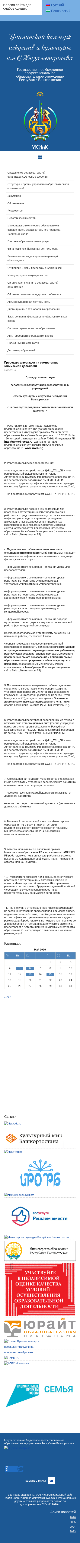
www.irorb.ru (33, 448)
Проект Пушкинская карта (23, 343)
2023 (73, 1531)
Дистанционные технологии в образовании (33, 309)
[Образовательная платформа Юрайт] (40, 1320)
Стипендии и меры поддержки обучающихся (34, 268)
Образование (15, 203)
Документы (14, 195)
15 (50, 974)
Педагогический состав (21, 218)
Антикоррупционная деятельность (28, 301)
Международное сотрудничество (27, 275)
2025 (73, 1522)
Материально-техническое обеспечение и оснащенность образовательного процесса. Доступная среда (34, 230)
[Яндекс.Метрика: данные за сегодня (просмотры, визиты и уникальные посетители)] (17, 1448)
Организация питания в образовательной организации (32, 284)
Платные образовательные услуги (28, 241)
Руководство (15, 210)
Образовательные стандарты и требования (34, 294)
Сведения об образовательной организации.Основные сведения (27, 174)
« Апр (7, 997)
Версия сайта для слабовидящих (17, 6)
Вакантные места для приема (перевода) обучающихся (32, 258)
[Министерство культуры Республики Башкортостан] (37, 1237)
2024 (73, 1526)
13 (30, 974)
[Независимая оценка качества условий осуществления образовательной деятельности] (40, 1264)
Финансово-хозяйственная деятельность (32, 248)
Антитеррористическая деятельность (30, 335)
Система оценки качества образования (31, 328)
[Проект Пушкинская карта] (21, 1341)
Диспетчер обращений (21, 350)
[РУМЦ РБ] (11, 1357)
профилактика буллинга (18, 1346)
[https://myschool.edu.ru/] (16, 1363)
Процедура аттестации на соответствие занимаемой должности (31, 364)
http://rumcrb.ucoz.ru (18, 441)
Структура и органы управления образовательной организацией (38, 186)
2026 (73, 1517)
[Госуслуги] (40, 1200)
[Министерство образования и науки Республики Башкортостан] (40, 1242)
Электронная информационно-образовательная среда (37, 318)
